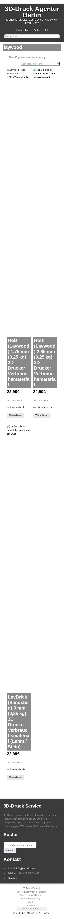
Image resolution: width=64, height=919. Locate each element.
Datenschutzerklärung (30, 895)
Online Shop (22, 30)
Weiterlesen (15, 415)
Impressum (30, 905)
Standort (12, 878)
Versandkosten (19, 407)
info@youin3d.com (25, 868)
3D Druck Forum (31, 888)
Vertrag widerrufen (31, 908)
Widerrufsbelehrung (30, 898)
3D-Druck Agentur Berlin (32, 12)
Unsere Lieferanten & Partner (31, 892)
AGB (30, 902)
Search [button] (10, 850)
